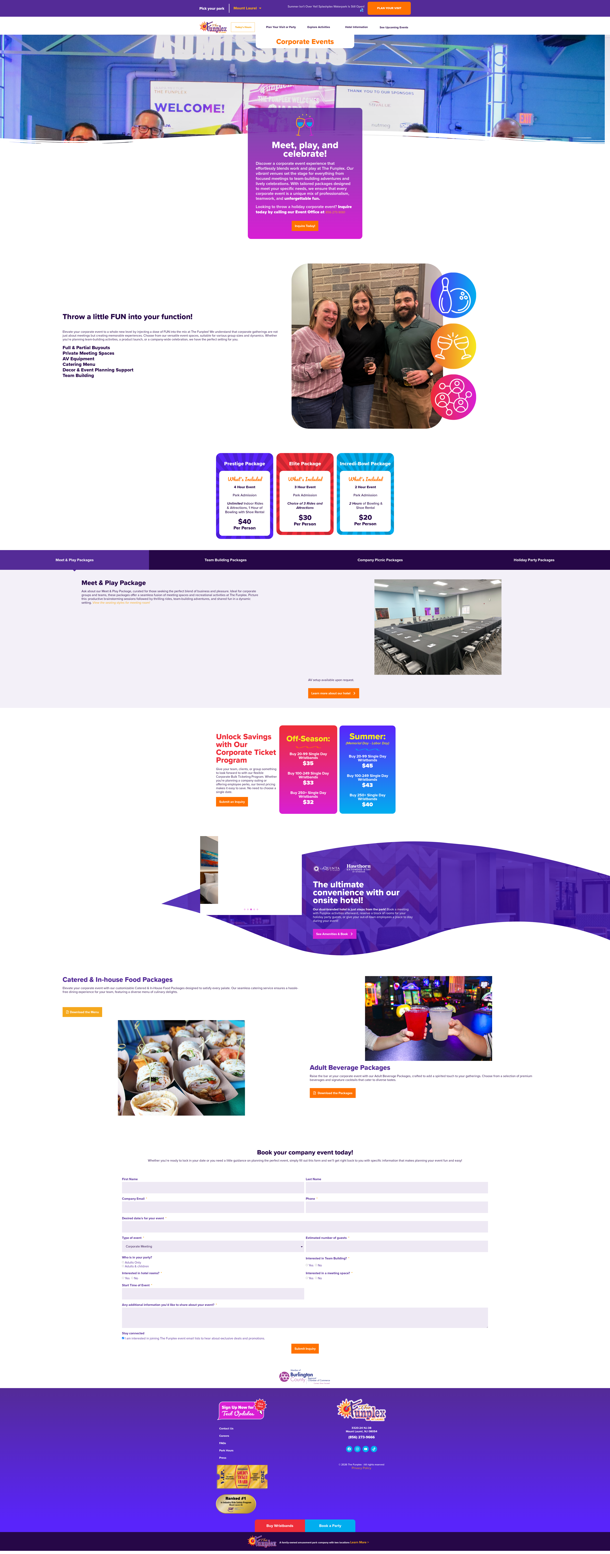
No (320, 1265)
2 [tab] (247, 909)
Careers (224, 1436)
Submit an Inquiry (232, 801)
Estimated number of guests (327, 1238)
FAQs (222, 1443)
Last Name (313, 1179)
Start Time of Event (136, 1285)
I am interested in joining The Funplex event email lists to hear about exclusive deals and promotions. (195, 1338)
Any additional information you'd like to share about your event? (168, 1305)
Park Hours (226, 1450)
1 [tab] (244, 909)
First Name (130, 1179)
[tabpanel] (251, 870)
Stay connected (133, 1333)
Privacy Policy (361, 1468)
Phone (311, 1199)
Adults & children (137, 1266)
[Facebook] (349, 1449)
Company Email (133, 1199)
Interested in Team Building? (327, 1259)
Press (222, 1458)
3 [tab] (251, 909)
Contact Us (226, 1428)
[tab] (74, 560)
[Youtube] (366, 1449)
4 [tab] (254, 909)
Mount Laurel (245, 8)
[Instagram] (357, 1449)
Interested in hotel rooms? (141, 1273)
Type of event (132, 1238)
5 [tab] (257, 909)
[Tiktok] (374, 1449)
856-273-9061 (335, 212)
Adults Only (133, 1262)
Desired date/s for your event (143, 1218)
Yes (311, 1265)
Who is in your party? (137, 1258)
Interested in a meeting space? (328, 1273)
